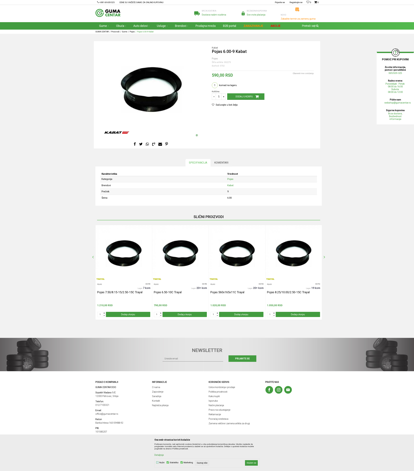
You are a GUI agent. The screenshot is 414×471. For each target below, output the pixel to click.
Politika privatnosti (218, 391)
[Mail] (160, 144)
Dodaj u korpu (244, 96)
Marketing (188, 462)
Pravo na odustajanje (219, 410)
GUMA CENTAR (102, 32)
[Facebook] (135, 144)
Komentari (221, 162)
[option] (123, 272)
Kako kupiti (214, 396)
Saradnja (156, 396)
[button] (310, 26)
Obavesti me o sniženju (303, 73)
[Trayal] (100, 279)
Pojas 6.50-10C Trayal (168, 292)
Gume (124, 32)
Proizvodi (115, 32)
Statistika (174, 462)
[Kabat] (116, 133)
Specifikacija (198, 162)
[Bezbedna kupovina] (243, 13)
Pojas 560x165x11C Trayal (227, 292)
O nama (156, 387)
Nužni (161, 462)
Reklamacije (215, 414)
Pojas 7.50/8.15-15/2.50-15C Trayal (119, 292)
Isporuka (213, 401)
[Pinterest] (166, 144)
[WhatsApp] (147, 144)
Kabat (230, 185)
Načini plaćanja (216, 405)
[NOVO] (297, 9)
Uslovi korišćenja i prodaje (222, 387)
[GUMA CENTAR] (107, 13)
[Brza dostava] (197, 13)
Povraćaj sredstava (218, 419)
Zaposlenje (157, 391)
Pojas (132, 32)
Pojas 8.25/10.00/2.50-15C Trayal (288, 292)
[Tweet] (140, 144)
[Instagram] (279, 390)
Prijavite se (242, 358)
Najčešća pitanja (160, 405)
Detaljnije (159, 455)
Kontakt (156, 401)
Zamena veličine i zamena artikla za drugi (229, 423)
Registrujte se (296, 2)
